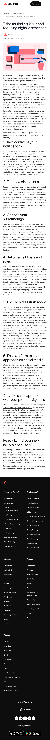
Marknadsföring (9, 570)
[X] (16, 718)
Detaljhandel (8, 597)
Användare (7, 650)
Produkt (6, 583)
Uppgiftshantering (33, 543)
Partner (29, 613)
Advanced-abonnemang (12, 524)
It (4, 579)
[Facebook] (29, 718)
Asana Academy (32, 574)
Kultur (6, 664)
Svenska (27, 710)
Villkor (20, 726)
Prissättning (8, 515)
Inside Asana (8, 659)
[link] (6, 13)
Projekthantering (9, 542)
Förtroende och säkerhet (12, 677)
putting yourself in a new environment (26, 234)
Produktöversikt (9, 498)
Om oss (6, 641)
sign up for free (28, 469)
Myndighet (7, 601)
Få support (30, 570)
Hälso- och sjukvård (10, 592)
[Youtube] (33, 718)
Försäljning (7, 588)
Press (5, 668)
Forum (29, 583)
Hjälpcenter (31, 565)
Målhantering (31, 512)
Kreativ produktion (33, 507)
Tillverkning (7, 610)
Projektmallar (31, 600)
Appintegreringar (9, 533)
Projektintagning (32, 539)
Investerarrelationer (10, 673)
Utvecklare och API (33, 609)
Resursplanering (32, 530)
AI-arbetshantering (10, 537)
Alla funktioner (8, 503)
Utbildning (7, 606)
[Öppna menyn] (44, 3)
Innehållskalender (33, 503)
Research (7, 187)
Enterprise (7, 528)
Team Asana (13, 35)
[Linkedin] (21, 718)
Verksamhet (8, 574)
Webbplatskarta (32, 618)
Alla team (7, 623)
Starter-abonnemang (11, 519)
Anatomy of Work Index (12, 95)
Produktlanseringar (33, 525)
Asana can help (13, 469)
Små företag (8, 565)
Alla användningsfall (33, 548)
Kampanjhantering (33, 498)
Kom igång (35, 4)
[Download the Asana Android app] (32, 733)
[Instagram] (25, 718)
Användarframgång (33, 604)
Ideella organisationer (11, 615)
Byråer (6, 619)
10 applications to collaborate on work (17, 407)
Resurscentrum (32, 588)
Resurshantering (9, 546)
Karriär (6, 655)
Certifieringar (31, 579)
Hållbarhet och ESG (10, 691)
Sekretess (7, 682)
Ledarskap (7, 646)
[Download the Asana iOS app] (16, 733)
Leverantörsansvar (10, 686)
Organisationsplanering (35, 521)
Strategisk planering (33, 534)
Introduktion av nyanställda (36, 516)
